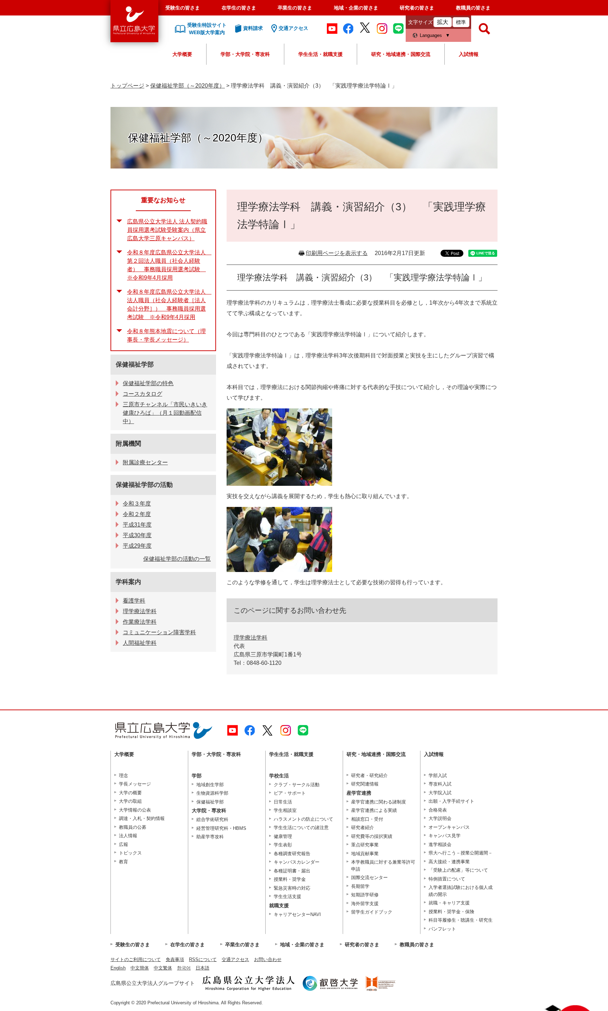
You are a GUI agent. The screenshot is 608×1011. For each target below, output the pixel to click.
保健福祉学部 (135, 364)
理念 (123, 775)
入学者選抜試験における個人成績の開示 (461, 891)
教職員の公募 (132, 827)
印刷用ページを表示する (337, 253)
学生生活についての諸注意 (301, 827)
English (118, 968)
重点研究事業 (365, 844)
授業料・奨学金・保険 (451, 911)
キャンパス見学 (445, 835)
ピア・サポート (290, 793)
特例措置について (447, 879)
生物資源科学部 (212, 793)
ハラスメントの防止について (303, 819)
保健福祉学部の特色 (148, 383)
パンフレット (442, 928)
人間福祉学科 (140, 643)
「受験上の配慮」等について (458, 870)
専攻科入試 (440, 784)
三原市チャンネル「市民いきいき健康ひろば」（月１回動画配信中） (165, 412)
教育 (123, 861)
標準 (461, 22)
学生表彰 (283, 844)
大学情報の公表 (135, 810)
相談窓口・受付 (367, 819)
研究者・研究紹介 (369, 775)
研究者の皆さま (417, 8)
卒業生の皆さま (295, 8)
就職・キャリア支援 (449, 902)
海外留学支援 (365, 903)
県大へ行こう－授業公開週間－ (461, 853)
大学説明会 (440, 818)
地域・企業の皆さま (356, 8)
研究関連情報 (365, 784)
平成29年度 (137, 546)
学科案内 (128, 581)
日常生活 (283, 802)
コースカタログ (142, 394)
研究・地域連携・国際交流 (400, 54)
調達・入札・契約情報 (142, 818)
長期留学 (360, 886)
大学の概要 (130, 792)
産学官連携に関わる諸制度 (378, 802)
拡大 (442, 22)
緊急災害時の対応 (292, 888)
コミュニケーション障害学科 (159, 632)
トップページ (127, 86)
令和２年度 (137, 514)
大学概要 (182, 54)
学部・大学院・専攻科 (245, 54)
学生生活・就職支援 (320, 54)
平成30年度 (137, 535)
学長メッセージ (135, 784)
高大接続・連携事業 (449, 861)
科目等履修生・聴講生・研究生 (461, 920)
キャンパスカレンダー (296, 862)
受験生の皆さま (182, 8)
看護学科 (134, 601)
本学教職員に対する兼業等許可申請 (383, 865)
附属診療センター (145, 462)
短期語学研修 (365, 894)
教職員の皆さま (473, 8)
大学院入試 (440, 792)
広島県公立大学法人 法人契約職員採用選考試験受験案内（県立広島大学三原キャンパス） (167, 229)
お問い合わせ (267, 959)
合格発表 (438, 810)
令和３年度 (137, 504)
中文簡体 (140, 968)
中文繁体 (163, 968)
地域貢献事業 (365, 853)
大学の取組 (130, 801)
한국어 (184, 968)
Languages (431, 35)
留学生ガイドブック (371, 912)
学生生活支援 (287, 896)
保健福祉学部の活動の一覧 (177, 559)
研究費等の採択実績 (371, 836)
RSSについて (203, 959)
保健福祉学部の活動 (144, 484)
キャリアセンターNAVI (297, 914)
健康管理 (283, 836)
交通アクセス (235, 959)
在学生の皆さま (239, 8)
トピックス (130, 853)
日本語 (202, 968)
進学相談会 (440, 844)
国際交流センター (369, 877)
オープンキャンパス (449, 827)
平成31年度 (137, 525)
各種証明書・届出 (292, 870)
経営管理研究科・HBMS (221, 828)
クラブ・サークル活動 (296, 784)
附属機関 (128, 443)
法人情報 (128, 835)
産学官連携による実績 (374, 810)
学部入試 (438, 775)
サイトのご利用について (135, 959)
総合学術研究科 (212, 819)
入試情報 (469, 54)
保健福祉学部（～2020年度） (187, 86)
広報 (123, 844)
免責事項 (175, 959)
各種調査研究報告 (292, 853)
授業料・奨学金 (290, 879)
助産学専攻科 (210, 836)
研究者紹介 (362, 827)
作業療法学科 (140, 622)
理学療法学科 (250, 638)
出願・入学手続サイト (451, 801)
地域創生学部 (210, 784)
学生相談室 (285, 810)
